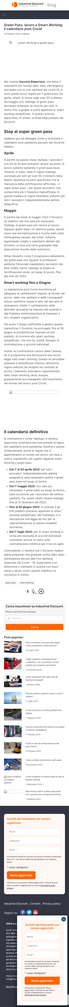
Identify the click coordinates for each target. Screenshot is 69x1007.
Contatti (35, 903)
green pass (11, 582)
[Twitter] (34, 592)
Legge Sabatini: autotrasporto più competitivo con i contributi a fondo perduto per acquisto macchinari (42, 662)
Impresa (25, 34)
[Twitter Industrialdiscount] (29, 914)
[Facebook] (27, 592)
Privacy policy (52, 903)
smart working (26, 582)
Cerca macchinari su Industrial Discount (34, 606)
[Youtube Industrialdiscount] (35, 914)
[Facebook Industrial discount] (22, 914)
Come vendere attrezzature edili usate (43, 760)
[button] (4, 14)
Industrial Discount (16, 903)
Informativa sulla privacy (35, 995)
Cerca (34, 627)
